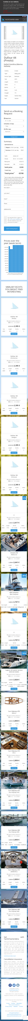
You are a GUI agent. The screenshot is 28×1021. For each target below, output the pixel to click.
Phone (5, 203)
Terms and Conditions (15, 219)
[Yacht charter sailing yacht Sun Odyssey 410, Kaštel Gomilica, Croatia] (14, 780)
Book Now (14, 333)
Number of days (9, 123)
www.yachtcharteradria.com (14, 1014)
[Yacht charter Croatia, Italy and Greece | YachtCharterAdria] (10, 19)
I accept (5, 11)
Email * (5, 199)
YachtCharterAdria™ (14, 990)
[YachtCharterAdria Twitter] (14, 985)
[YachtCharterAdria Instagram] (18, 985)
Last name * (7, 193)
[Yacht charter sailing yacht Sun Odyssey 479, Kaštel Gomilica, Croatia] (14, 701)
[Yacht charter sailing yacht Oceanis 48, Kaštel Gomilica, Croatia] (14, 542)
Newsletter (19, 1003)
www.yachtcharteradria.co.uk (14, 1016)
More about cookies (7, 12)
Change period (14, 137)
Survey (8, 1003)
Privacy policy (8, 1006)
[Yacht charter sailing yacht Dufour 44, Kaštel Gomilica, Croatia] (14, 306)
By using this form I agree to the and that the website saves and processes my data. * (15, 220)
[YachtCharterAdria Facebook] (10, 985)
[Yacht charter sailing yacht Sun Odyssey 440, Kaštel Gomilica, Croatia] (14, 899)
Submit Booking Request (12, 228)
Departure (8, 118)
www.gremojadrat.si (14, 1013)
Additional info (7, 209)
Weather (15, 1006)
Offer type (8, 129)
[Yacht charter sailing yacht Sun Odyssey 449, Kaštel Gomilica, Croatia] (14, 820)
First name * (7, 187)
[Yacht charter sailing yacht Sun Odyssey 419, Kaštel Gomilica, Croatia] (14, 740)
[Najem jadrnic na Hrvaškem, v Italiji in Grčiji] (22, 16)
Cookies (13, 1003)
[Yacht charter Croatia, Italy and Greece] (24, 16)
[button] (5, 32)
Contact (21, 1006)
